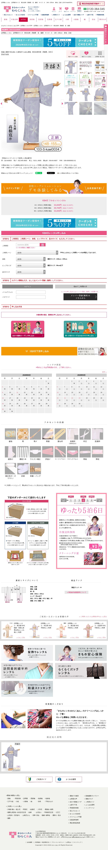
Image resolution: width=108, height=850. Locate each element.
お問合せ (68, 842)
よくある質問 (67, 15)
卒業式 (25, 809)
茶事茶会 (36, 815)
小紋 (17, 801)
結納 (30, 812)
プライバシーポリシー (57, 842)
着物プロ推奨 (74, 796)
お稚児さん (26, 815)
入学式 (40, 809)
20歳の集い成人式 (13, 809)
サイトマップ (77, 842)
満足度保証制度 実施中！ (91, 4)
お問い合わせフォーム (78, 837)
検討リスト (66, 10)
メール (69, 837)
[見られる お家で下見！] (92, 351)
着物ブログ (89, 799)
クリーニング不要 (33, 15)
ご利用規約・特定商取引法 (41, 842)
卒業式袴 (18, 798)
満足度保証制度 (75, 823)
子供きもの (49, 801)
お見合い (39, 812)
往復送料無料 (45, 15)
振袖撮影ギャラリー (92, 796)
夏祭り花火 (57, 815)
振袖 (8, 798)
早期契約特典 (100, 15)
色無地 (47, 798)
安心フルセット (8, 15)
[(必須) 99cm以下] (31, 265)
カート (60, 11)
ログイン (54, 11)
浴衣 (39, 801)
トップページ (90, 808)
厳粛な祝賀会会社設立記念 (16, 812)
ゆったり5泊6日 (20, 15)
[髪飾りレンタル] (27, 653)
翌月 (103, 372)
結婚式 (32, 809)
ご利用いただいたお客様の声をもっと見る (94, 616)
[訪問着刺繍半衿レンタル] (27, 671)
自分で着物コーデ (79, 15)
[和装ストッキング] (27, 689)
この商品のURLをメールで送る (68, 173)
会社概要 (29, 842)
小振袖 (25, 801)
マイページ (73, 11)
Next (62, 104)
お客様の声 (73, 799)
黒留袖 (33, 798)
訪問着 (25, 798)
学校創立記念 (48, 812)
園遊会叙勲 (49, 809)
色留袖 (40, 798)
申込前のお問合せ (79, 11)
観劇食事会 (46, 815)
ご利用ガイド (56, 15)
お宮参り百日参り (13, 815)
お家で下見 (90, 15)
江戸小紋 (10, 801)
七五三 (58, 812)
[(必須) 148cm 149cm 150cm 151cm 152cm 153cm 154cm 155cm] (31, 259)
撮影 (8, 818)
